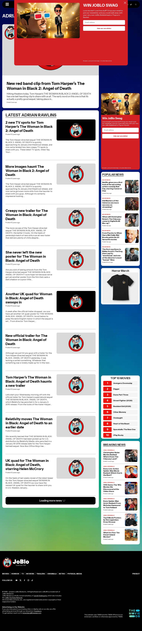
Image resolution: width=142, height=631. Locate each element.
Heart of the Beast (121, 423)
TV (22, 574)
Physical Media (74, 574)
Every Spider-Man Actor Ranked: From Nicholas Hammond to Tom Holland (112, 504)
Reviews (30, 574)
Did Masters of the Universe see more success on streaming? (110, 204)
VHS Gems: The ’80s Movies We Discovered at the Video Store (112, 488)
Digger (116, 389)
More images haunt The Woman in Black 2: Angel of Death (27, 171)
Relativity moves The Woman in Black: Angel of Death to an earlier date (29, 423)
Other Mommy (119, 412)
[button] (7, 4)
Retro (62, 574)
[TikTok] (131, 4)
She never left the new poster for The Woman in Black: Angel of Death (26, 256)
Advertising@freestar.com (31, 613)
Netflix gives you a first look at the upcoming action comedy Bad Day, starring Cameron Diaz (112, 186)
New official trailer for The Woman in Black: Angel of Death (26, 340)
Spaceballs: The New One (124, 429)
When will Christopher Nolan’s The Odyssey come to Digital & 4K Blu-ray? (112, 220)
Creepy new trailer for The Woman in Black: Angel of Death (27, 215)
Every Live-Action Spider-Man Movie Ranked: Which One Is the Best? (112, 472)
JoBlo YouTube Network (13, 598)
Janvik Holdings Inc (40, 596)
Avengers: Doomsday (122, 383)
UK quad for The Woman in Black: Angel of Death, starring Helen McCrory (27, 465)
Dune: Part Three (120, 395)
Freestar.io (37, 611)
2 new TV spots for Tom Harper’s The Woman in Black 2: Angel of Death (29, 126)
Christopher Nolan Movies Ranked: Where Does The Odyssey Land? (111, 455)
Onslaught (118, 418)
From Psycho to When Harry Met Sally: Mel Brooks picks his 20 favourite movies (112, 236)
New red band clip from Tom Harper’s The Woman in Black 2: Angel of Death (46, 86)
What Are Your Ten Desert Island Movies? (111, 535)
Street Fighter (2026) (122, 400)
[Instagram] (28, 580)
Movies (5, 574)
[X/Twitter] (20, 580)
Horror (15, 574)
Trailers (40, 574)
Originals (52, 574)
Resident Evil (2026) (122, 406)
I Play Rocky (118, 435)
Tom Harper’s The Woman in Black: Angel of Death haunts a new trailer (29, 381)
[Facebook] (24, 580)
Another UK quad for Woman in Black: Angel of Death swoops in (29, 298)
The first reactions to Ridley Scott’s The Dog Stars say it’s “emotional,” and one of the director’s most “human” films (112, 254)
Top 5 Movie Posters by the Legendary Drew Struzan (112, 520)
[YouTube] (16, 580)
